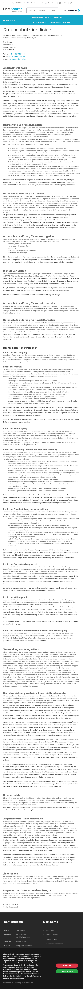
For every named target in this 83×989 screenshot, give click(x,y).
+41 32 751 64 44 (20, 3)
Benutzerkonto (52, 935)
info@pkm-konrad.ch (36, 3)
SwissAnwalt (13, 907)
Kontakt (67, 23)
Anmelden (51, 3)
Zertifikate (59, 17)
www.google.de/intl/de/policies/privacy (23, 686)
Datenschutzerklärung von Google (47, 295)
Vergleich (64, 3)
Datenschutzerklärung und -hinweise (18, 983)
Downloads (55, 23)
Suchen (52, 10)
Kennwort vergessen (54, 944)
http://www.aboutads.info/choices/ (32, 220)
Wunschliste (76, 3)
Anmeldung (50, 930)
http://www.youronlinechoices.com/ (17, 222)
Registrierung (51, 939)
